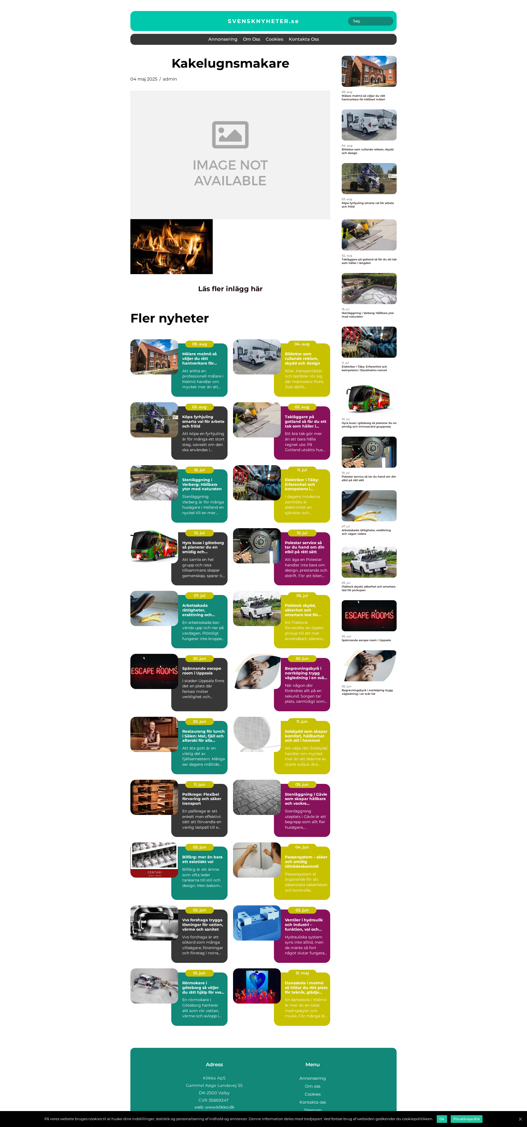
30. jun (199, 658)
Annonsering (222, 39)
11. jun (302, 721)
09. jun (302, 784)
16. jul (199, 469)
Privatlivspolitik (466, 1119)
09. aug (199, 343)
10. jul (199, 532)
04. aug (302, 343)
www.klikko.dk (219, 1107)
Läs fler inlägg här (230, 289)
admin (170, 79)
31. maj (302, 973)
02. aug (302, 406)
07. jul (199, 595)
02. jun (199, 910)
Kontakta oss (304, 39)
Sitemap (312, 1110)
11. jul (302, 469)
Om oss (251, 39)
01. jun (199, 973)
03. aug (199, 406)
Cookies (274, 39)
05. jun (199, 847)
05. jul (302, 595)
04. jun (302, 847)
